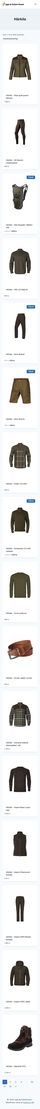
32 (10, 1086)
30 (32, 1082)
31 (5, 1086)
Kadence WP (28, 1102)
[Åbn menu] (35, 4)
